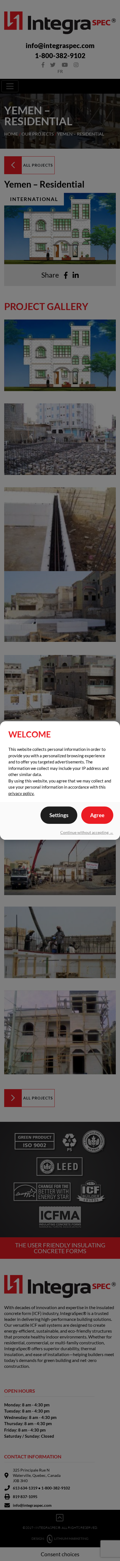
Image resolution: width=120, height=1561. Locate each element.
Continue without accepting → (86, 832)
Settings (58, 815)
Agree (97, 815)
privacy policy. (21, 793)
